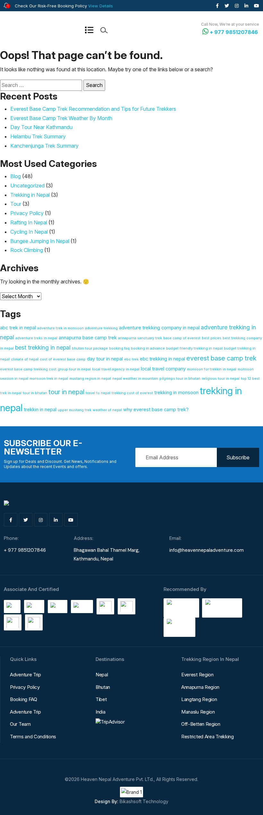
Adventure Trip (25, 675)
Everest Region (197, 675)
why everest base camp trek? (156, 409)
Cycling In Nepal (29, 232)
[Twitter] (227, 5)
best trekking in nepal (43, 347)
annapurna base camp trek (88, 338)
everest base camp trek (221, 358)
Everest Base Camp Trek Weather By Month (61, 118)
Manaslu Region (198, 712)
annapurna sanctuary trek (140, 338)
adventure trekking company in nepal (159, 328)
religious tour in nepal (221, 379)
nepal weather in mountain (135, 379)
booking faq (119, 348)
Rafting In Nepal (28, 222)
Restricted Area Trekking (207, 736)
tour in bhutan (35, 393)
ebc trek (131, 359)
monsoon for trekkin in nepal (211, 369)
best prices (211, 338)
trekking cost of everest (132, 393)
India (101, 712)
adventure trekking (101, 328)
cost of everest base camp (63, 359)
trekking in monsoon (176, 392)
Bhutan (103, 687)
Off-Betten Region (200, 724)
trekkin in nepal (40, 409)
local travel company (163, 369)
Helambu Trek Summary (38, 136)
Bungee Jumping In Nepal (39, 241)
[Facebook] (217, 5)
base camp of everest (181, 338)
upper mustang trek (74, 410)
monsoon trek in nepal (49, 379)
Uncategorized (27, 185)
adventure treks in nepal (36, 338)
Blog (15, 176)
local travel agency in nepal (116, 369)
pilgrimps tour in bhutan (179, 379)
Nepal (102, 675)
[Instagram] (237, 5)
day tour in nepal (105, 359)
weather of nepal (107, 410)
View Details (100, 5)
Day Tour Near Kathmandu (41, 127)
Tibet (101, 699)
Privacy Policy (27, 213)
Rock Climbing (26, 250)
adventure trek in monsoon (60, 328)
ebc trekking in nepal (162, 359)
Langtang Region (199, 699)
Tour (15, 204)
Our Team (20, 724)
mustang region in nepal (90, 379)
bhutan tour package (90, 348)
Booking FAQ (23, 699)
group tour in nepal (74, 369)
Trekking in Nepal (30, 195)
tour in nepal (66, 392)
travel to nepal (98, 393)
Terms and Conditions (33, 736)
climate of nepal (24, 359)
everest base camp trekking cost (28, 369)
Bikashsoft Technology (144, 801)
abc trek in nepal (18, 328)
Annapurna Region (200, 687)
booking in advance (148, 348)
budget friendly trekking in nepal (194, 348)
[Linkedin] (246, 5)
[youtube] (256, 5)
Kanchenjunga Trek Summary (44, 146)
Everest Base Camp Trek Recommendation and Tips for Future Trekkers (93, 109)
